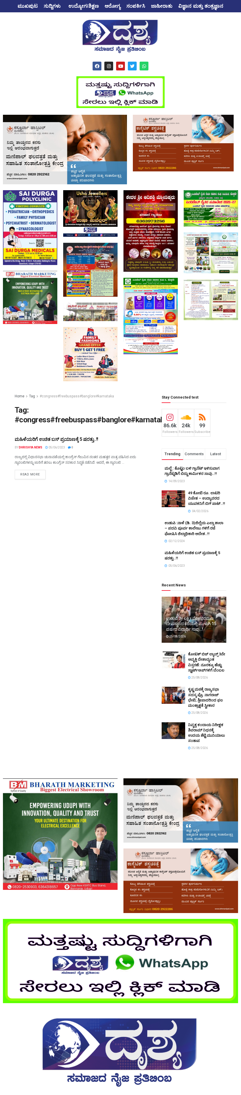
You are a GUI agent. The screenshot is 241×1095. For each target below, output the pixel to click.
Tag (32, 396)
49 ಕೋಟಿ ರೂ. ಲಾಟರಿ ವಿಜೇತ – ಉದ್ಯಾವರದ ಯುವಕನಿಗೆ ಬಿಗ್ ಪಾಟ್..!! (206, 498)
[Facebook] (97, 66)
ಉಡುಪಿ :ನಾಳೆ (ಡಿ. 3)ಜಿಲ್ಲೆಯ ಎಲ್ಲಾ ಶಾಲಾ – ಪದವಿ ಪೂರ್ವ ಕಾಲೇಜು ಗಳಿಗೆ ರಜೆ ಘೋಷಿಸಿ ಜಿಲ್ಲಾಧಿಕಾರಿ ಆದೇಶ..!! (194, 528)
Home (19, 396)
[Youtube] (120, 66)
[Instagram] (108, 66)
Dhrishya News (30, 447)
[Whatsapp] (144, 66)
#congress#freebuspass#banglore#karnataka (77, 396)
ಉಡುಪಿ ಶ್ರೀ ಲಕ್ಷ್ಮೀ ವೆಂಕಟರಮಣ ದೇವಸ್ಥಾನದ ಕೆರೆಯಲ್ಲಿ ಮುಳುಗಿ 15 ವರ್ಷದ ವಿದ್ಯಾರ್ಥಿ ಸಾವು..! (191, 623)
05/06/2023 (56, 447)
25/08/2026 (177, 636)
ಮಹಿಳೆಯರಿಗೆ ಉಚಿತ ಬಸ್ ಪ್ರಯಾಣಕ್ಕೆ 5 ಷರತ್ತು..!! (56, 439)
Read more (30, 474)
